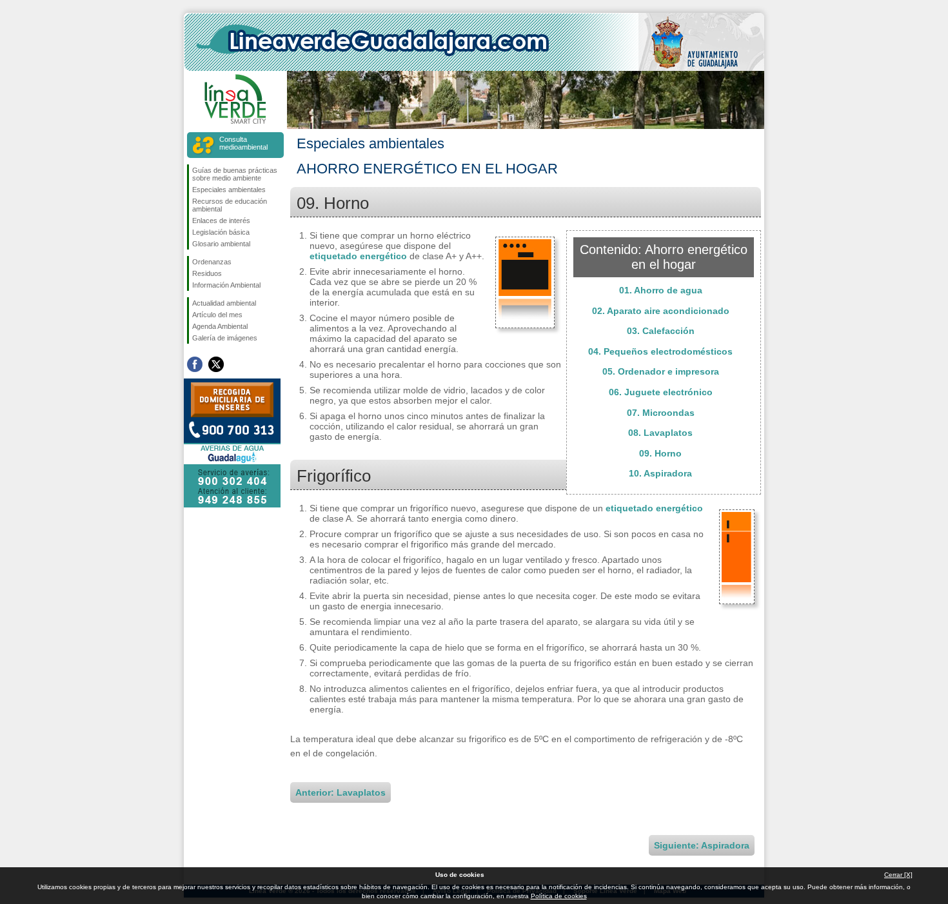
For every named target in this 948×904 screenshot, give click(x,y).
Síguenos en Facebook (194, 364)
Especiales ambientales (229, 189)
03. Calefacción (661, 331)
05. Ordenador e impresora (660, 371)
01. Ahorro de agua (660, 290)
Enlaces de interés (221, 220)
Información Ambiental (226, 285)
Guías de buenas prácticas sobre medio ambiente (234, 174)
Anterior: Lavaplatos (340, 792)
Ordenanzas (212, 262)
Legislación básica (221, 232)
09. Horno (660, 453)
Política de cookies (559, 895)
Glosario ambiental (221, 244)
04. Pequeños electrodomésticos (660, 351)
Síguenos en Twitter (216, 364)
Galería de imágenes (224, 338)
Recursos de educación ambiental (229, 205)
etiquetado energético (358, 256)
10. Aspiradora (660, 473)
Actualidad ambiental (224, 303)
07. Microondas (661, 413)
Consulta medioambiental (243, 143)
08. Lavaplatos (660, 432)
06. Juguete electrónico (661, 392)
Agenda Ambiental (220, 326)
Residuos (207, 273)
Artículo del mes (217, 315)
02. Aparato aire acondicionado (660, 311)
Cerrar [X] (898, 874)
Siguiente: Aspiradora (701, 845)
